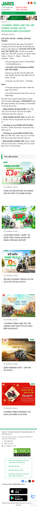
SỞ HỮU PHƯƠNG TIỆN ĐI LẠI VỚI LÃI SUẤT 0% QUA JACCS (18, 280)
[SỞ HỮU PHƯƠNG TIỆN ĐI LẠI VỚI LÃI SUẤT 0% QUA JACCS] (18, 261)
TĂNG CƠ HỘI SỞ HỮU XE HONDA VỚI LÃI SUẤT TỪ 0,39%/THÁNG (18, 192)
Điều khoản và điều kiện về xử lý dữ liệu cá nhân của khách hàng (18, 461)
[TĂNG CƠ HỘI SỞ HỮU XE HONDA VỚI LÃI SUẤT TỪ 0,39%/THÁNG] (18, 173)
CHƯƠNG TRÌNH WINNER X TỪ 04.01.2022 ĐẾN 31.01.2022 (17, 413)
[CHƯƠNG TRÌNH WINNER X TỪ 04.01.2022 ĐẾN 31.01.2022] (18, 394)
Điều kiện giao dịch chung (16, 470)
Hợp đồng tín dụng (14, 466)
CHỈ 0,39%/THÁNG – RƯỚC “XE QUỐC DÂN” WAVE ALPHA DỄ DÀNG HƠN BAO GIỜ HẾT (17, 237)
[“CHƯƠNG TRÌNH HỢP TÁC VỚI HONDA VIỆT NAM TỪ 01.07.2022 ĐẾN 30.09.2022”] (18, 305)
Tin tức (9, 22)
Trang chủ (3, 22)
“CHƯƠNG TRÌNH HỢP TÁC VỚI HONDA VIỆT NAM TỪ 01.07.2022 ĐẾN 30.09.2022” (18, 326)
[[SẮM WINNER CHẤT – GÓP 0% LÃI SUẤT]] (18, 350)
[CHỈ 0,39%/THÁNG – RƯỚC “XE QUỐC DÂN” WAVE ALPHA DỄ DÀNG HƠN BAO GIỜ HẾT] (18, 217)
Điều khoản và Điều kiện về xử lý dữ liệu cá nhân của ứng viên (19, 475)
